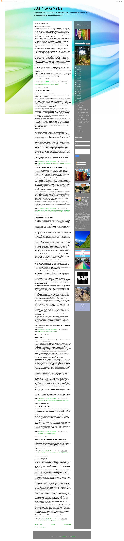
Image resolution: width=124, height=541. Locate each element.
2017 (78, 86)
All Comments (80, 164)
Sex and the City (53, 211)
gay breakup (40, 433)
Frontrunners (40, 163)
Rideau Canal (37, 164)
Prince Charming (66, 163)
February (80, 131)
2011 (78, 97)
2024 (78, 73)
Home (53, 524)
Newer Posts (38, 524)
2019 (78, 82)
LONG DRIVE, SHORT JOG (44, 218)
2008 (78, 134)
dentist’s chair (50, 400)
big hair (45, 400)
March (79, 130)
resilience (48, 84)
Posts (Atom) (43, 527)
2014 (78, 91)
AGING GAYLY (48, 8)
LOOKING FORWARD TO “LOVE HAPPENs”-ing (51, 168)
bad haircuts (40, 400)
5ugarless (64, 536)
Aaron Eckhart (41, 210)
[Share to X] (64, 81)
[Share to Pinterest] (66, 81)
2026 (78, 69)
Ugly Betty (67, 211)
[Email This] (61, 81)
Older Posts (67, 524)
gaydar (45, 433)
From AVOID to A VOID (42, 406)
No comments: (53, 81)
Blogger (73, 536)
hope (36, 84)
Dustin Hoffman (49, 83)
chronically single (41, 83)
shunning (56, 84)
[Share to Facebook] (65, 81)
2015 (78, 89)
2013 (78, 93)
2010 (78, 98)
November (80, 104)
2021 (78, 78)
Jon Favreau (59, 452)
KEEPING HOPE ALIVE (42, 26)
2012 (78, 95)
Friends (51, 210)
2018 (78, 84)
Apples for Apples (41, 459)
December (80, 102)
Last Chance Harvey (41, 84)
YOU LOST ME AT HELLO (43, 90)
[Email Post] (59, 81)
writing (62, 520)
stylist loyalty (65, 400)
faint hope (63, 83)
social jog (55, 331)
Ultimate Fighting (65, 452)
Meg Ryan (37, 211)
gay (48, 452)
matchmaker (50, 520)
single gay (53, 433)
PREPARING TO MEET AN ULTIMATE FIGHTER (50, 439)
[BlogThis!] (62, 81)
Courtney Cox (41, 452)
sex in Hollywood (60, 211)
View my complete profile (80, 228)
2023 (78, 75)
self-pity (52, 84)
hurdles (45, 520)
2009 (78, 100)
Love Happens (67, 210)
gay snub (67, 83)
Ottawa (61, 163)
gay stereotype (53, 452)
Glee (55, 210)
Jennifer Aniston (59, 210)
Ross (48, 211)
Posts (78, 162)
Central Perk (47, 210)
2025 (78, 71)
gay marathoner (47, 163)
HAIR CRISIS (39, 337)
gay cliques (46, 331)
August (79, 126)
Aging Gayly (86, 197)
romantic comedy (43, 211)
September (80, 107)
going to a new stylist (58, 400)
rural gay (49, 433)
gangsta (39, 520)
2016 (78, 88)
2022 (78, 77)
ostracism (57, 163)
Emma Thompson (56, 83)
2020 (78, 80)
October (80, 105)
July (79, 128)
